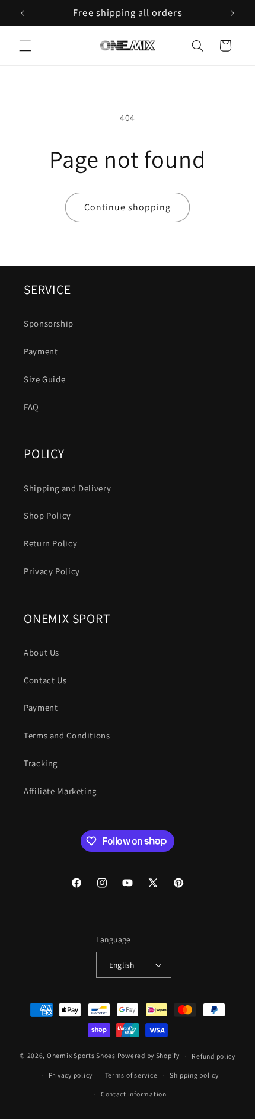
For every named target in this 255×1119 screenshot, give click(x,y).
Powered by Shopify (148, 1055)
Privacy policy (71, 1074)
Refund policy (213, 1055)
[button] (25, 45)
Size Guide (44, 379)
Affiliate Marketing (60, 791)
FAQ (31, 407)
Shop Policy (47, 515)
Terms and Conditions (67, 735)
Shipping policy (194, 1074)
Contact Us (45, 680)
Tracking (41, 763)
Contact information (134, 1093)
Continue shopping (127, 207)
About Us (41, 652)
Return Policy (50, 543)
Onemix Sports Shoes (81, 1055)
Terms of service (131, 1074)
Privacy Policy (52, 571)
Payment (41, 351)
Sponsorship (49, 323)
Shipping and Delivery (67, 488)
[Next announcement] (232, 13)
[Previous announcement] (22, 13)
